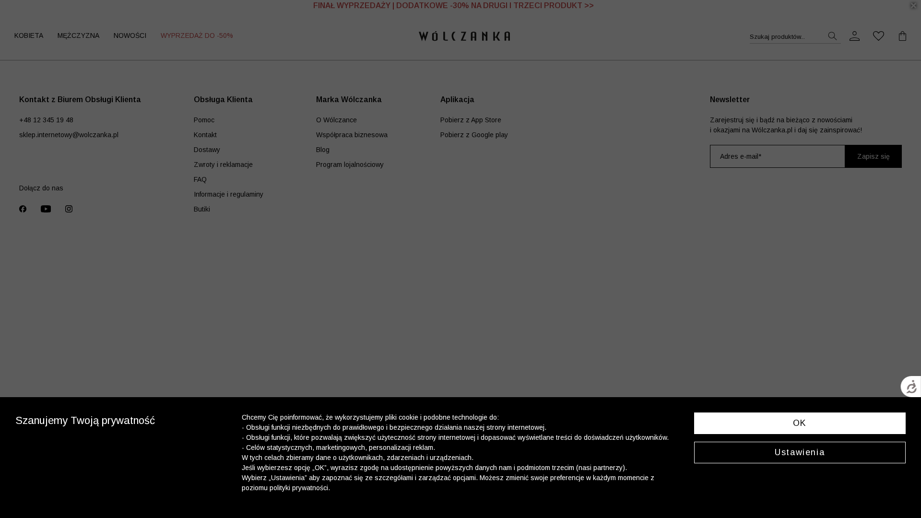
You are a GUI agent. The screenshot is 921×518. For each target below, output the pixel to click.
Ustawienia (800, 452)
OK (800, 423)
